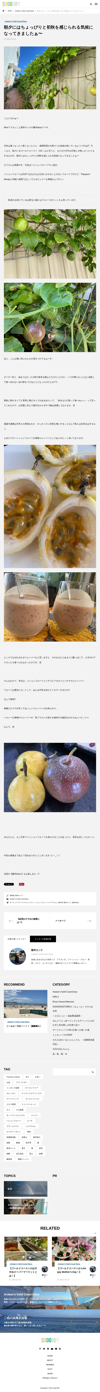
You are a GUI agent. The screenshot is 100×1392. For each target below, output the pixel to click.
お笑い (37, 1077)
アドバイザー (21, 1082)
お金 (8, 1082)
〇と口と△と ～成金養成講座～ (67, 1016)
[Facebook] (48, 1349)
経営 (41, 1148)
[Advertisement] (74, 1197)
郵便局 (9, 1159)
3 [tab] (27, 1015)
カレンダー (11, 1093)
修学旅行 (36, 1137)
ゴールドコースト (27, 902)
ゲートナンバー (13, 1099)
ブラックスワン (13, 1126)
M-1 (27, 1077)
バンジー (34, 1115)
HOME (50, 1356)
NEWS (50, 1374)
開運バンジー (23, 1159)
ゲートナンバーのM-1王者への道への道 (71, 1030)
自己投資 (19, 1154)
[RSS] (60, 1349)
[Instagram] (40, 1349)
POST (50, 1369)
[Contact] (56, 1349)
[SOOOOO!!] (11, 4)
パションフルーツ (41, 902)
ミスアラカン (52, 902)
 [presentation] (94, 1233)
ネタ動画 (19, 1110)
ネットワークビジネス (16, 1115)
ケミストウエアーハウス (32, 1093)
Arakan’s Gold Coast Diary (19, 899)
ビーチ (30, 1121)
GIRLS (56, 997)
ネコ (8, 1110)
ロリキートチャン (14, 1132)
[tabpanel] (25, 1011)
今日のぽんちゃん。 (62, 1049)
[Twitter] (44, 1349)
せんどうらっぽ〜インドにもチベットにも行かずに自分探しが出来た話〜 (73, 1023)
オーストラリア (15, 902)
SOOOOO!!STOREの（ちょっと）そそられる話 (73, 1009)
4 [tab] (29, 1015)
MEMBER (50, 1365)
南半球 (60, 902)
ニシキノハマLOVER (62, 1035)
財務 (41, 1154)
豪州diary (75, 902)
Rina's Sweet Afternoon (63, 1002)
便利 (29, 1132)
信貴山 (24, 1137)
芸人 (31, 1154)
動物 (18, 1143)
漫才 (23, 1148)
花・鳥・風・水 (60, 1054)
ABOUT (50, 1360)
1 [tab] (22, 1015)
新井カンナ (19, 895)
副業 (8, 1143)
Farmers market (13, 1077)
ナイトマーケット (29, 1104)
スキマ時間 (11, 1104)
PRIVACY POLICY (50, 1378)
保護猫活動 (11, 1137)
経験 (8, 1154)
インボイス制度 (13, 1088)
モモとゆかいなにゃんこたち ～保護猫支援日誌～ (73, 1042)
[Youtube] (52, 1349)
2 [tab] (24, 1015)
